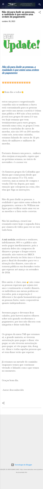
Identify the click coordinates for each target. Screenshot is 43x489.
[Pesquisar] (39, 5)
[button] (39, 13)
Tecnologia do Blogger (23, 465)
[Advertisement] (21, 438)
